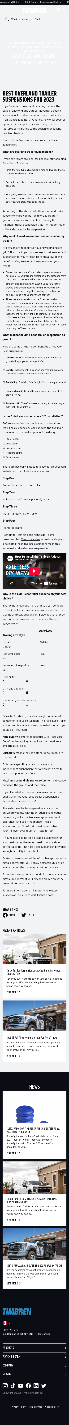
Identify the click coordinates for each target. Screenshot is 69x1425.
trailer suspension (34, 51)
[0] (64, 10)
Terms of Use (35, 1406)
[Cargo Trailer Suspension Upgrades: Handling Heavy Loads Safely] (34, 949)
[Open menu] (7, 10)
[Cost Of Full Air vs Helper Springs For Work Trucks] (34, 1015)
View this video (30, 539)
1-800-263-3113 (10, 1329)
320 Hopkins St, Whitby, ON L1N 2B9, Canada (26, 1333)
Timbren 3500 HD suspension (45, 47)
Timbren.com (45, 895)
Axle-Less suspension (41, 283)
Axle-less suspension (18, 43)
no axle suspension (18, 47)
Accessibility (52, 1406)
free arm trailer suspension (46, 43)
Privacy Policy (18, 1406)
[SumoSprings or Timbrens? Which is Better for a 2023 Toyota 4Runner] (34, 1107)
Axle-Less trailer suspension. (28, 229)
